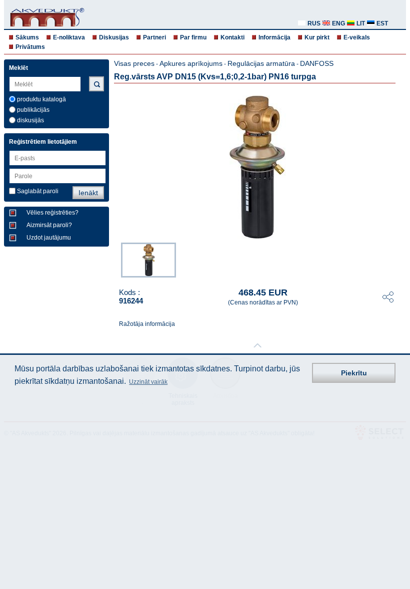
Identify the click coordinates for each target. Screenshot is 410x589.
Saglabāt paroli (37, 191)
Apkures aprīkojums (191, 63)
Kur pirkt (317, 37)
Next (399, 259)
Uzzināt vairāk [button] (148, 381)
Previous (116, 259)
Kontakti (232, 37)
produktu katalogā (41, 99)
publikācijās (33, 109)
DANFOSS (317, 63)
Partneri (154, 37)
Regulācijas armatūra (261, 63)
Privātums (30, 46)
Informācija (274, 37)
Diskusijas (114, 37)
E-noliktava (69, 37)
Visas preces (134, 63)
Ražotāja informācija (147, 323)
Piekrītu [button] (354, 373)
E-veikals (357, 37)
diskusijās (30, 120)
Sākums (27, 37)
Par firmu (193, 37)
